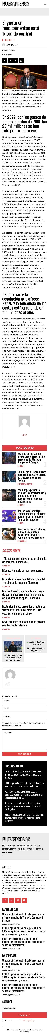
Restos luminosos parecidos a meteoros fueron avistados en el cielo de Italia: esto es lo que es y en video (23, 610)
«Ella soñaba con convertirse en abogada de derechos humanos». (24, 560)
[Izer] (4, 44)
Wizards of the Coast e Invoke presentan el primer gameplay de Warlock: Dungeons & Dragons (32, 458)
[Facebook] (4, 60)
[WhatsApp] (21, 60)
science (6, 566)
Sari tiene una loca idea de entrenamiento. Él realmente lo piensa (13, 657)
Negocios (22, 541)
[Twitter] (10, 60)
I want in (23, 1015)
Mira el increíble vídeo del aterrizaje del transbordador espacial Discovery (23, 581)
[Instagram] (11, 900)
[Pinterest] (15, 60)
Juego (20, 466)
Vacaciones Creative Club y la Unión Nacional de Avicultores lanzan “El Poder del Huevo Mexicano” (32, 533)
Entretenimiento (25, 484)
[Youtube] (24, 900)
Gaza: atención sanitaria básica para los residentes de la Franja (23, 623)
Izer (16, 45)
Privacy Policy (28, 1021)
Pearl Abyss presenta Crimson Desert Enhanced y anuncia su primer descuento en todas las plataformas (32, 496)
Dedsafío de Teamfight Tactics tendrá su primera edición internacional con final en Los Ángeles (31, 515)
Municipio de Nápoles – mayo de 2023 (36, 649)
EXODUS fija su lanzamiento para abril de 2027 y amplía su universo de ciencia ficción (32, 476)
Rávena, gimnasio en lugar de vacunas (22, 570)
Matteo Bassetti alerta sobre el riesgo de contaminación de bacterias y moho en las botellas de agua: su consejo (23, 595)
